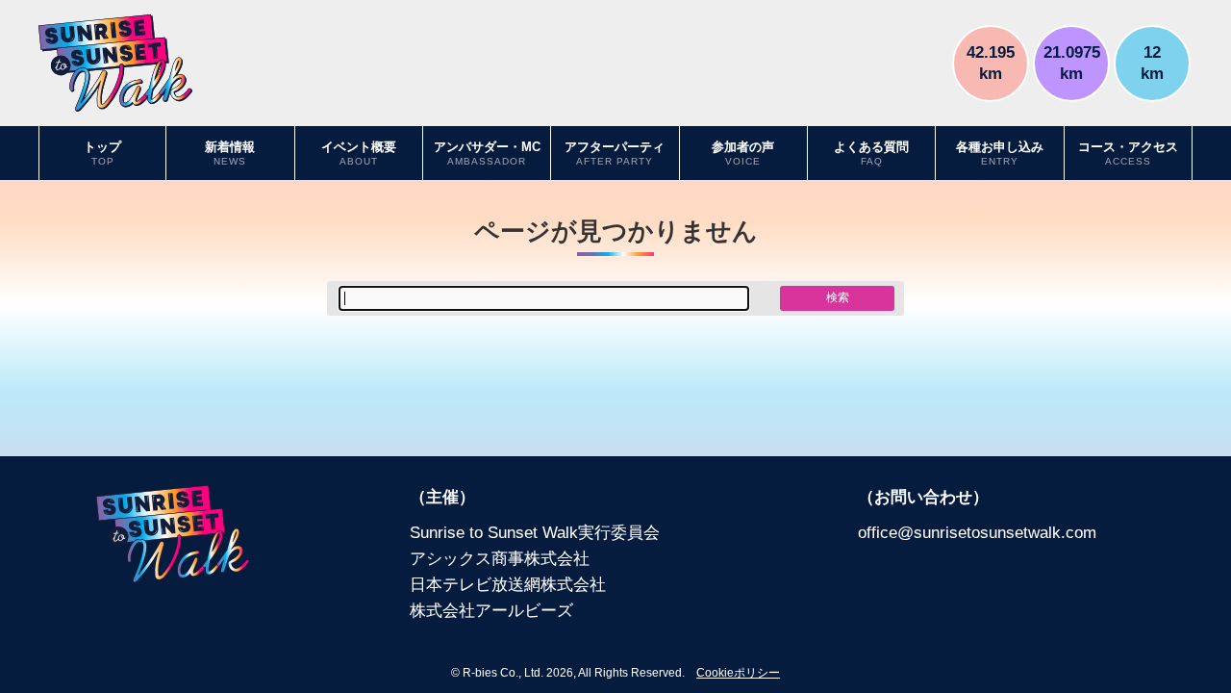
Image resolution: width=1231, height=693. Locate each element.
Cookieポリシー (738, 673)
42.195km (991, 62)
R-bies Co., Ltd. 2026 (518, 673)
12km (1152, 62)
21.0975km (1071, 62)
